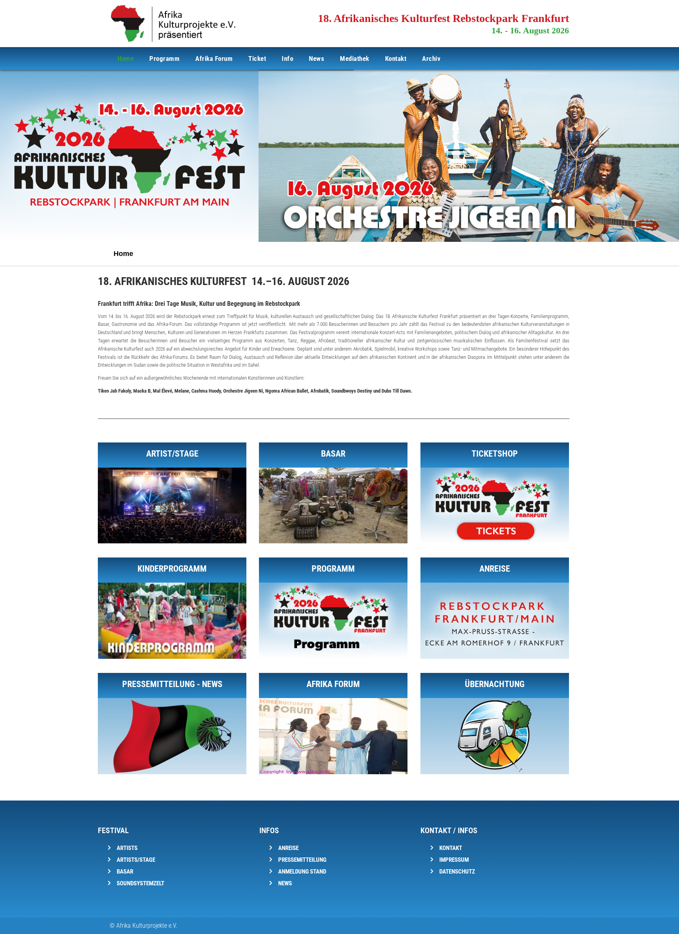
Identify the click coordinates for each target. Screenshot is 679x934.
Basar (125, 871)
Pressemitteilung (302, 859)
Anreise (288, 848)
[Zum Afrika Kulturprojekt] (561, 253)
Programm (164, 58)
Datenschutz (457, 871)
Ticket (257, 58)
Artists (127, 848)
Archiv (431, 58)
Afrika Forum (214, 58)
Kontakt (396, 58)
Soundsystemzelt (140, 883)
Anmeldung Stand (302, 871)
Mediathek (354, 58)
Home (125, 58)
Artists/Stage (136, 859)
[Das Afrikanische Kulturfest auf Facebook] (542, 253)
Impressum (454, 859)
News (316, 58)
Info (287, 58)
